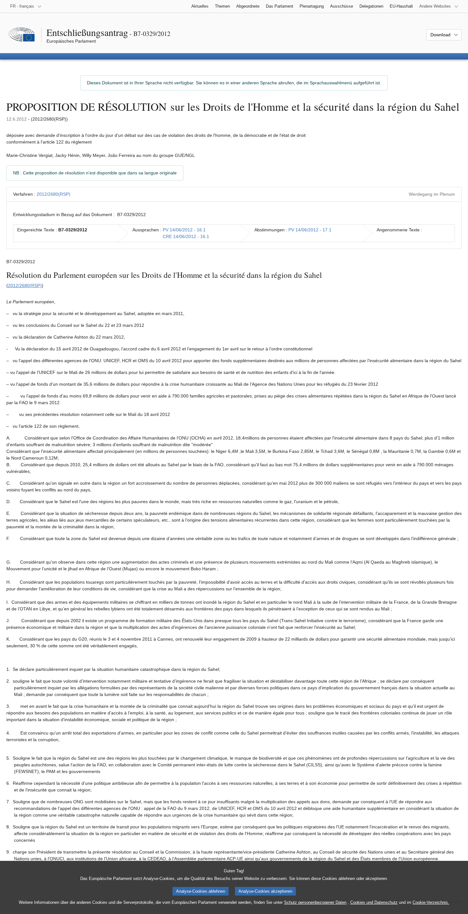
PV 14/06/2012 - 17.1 (309, 229)
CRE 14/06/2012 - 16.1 (186, 236)
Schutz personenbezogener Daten (315, 902)
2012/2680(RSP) (53, 194)
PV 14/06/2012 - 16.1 (184, 229)
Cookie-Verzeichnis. (431, 902)
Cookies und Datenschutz (374, 902)
